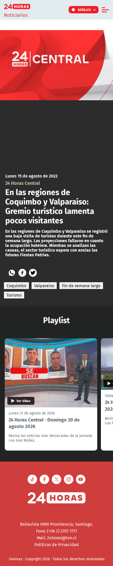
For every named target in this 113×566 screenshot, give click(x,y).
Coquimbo (16, 285)
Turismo (14, 295)
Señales (84, 9)
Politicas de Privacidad (56, 544)
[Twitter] (33, 273)
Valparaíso (44, 285)
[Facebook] (22, 273)
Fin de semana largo (81, 285)
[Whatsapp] (12, 273)
